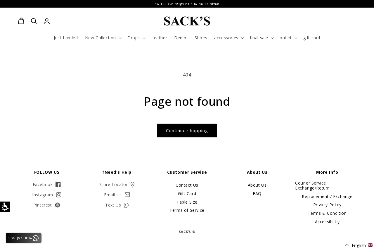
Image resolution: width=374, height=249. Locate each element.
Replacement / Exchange (327, 196)
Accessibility (327, 221)
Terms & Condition (327, 213)
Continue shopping (187, 130)
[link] (21, 21)
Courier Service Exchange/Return (312, 186)
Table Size (187, 202)
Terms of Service (187, 210)
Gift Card (187, 193)
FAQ (257, 193)
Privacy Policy (327, 204)
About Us (257, 185)
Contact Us (187, 185)
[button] (103, 38)
